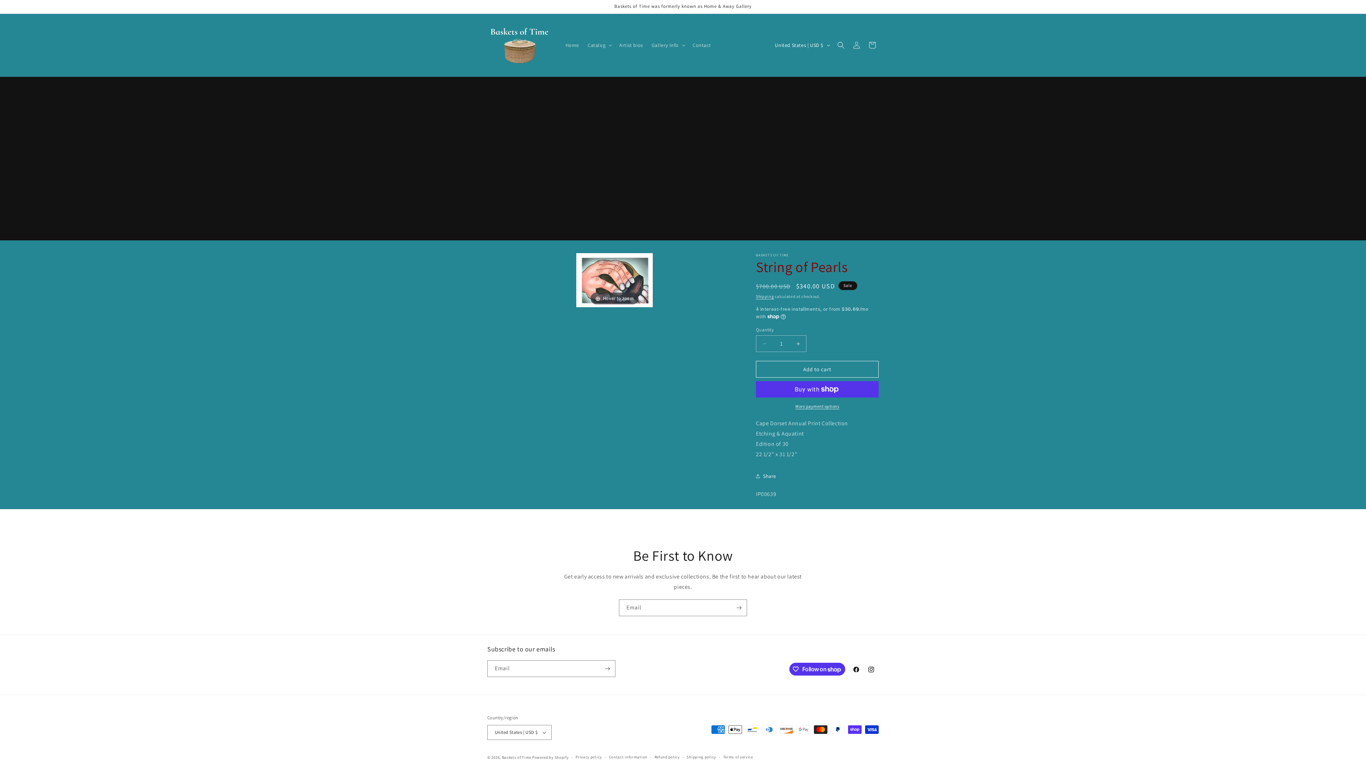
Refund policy (667, 756)
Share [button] (769, 476)
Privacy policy (589, 756)
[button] (599, 45)
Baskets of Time (516, 757)
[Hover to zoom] (614, 279)
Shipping (765, 296)
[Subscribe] (739, 607)
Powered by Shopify (550, 757)
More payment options (817, 406)
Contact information (628, 756)
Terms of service (738, 756)
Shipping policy (701, 756)
